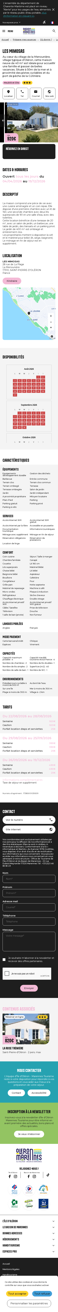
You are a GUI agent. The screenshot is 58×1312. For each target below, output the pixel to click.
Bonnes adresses (12, 1233)
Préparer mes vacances (24, 39)
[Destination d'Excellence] (29, 1189)
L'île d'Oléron (10, 1221)
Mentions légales (11, 1269)
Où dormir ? (46, 39)
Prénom (7, 887)
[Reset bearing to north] (51, 327)
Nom (5, 873)
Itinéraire (12, 281)
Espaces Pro (10, 1251)
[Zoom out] (51, 322)
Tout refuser (42, 1293)
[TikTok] (48, 1174)
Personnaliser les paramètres (29, 1303)
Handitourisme (11, 1245)
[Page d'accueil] (29, 31)
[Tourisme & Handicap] (43, 1203)
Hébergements (11, 1239)
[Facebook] (9, 1176)
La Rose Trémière (13, 1048)
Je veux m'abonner (29, 1134)
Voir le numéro (14, 819)
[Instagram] (15, 1176)
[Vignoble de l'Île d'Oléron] (14, 1203)
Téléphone (9, 916)
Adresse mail (10, 901)
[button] (3, 120)
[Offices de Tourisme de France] (14, 1189)
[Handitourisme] (44, 22)
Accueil (5, 39)
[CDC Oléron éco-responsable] (29, 1203)
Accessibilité (39, 1092)
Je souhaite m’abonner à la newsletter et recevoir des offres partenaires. (31, 960)
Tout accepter (17, 1293)
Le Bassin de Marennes (15, 1227)
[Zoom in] (51, 316)
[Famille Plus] (43, 1189)
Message (8, 930)
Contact (16, 1092)
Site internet (13, 829)
